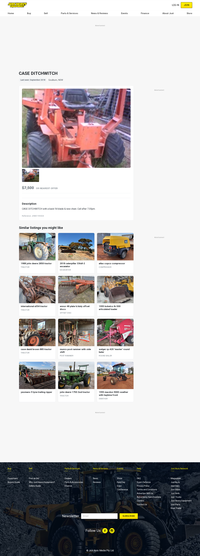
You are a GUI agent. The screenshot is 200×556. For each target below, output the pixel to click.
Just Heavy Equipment (181, 501)
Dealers (68, 478)
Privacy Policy (143, 486)
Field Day (121, 482)
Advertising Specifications (149, 497)
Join (186, 5)
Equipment (13, 478)
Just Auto (175, 482)
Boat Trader (176, 508)
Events (124, 13)
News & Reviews (99, 13)
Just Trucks (176, 497)
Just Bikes (175, 489)
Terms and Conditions (147, 489)
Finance (145, 13)
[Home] (17, 5)
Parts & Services (69, 13)
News (95, 478)
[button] (30, 175)
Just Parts (175, 504)
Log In (175, 5)
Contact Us (142, 504)
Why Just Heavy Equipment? (42, 482)
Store (189, 13)
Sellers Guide (35, 486)
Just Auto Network (179, 468)
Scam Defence (144, 482)
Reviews (97, 482)
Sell (46, 13)
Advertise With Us (145, 493)
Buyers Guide (14, 482)
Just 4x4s (175, 493)
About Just (168, 13)
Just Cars (175, 486)
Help (139, 468)
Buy (29, 13)
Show (119, 478)
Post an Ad (34, 478)
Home (11, 13)
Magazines (176, 478)
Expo (119, 486)
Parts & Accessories (74, 482)
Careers (140, 501)
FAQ (139, 478)
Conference (122, 489)
